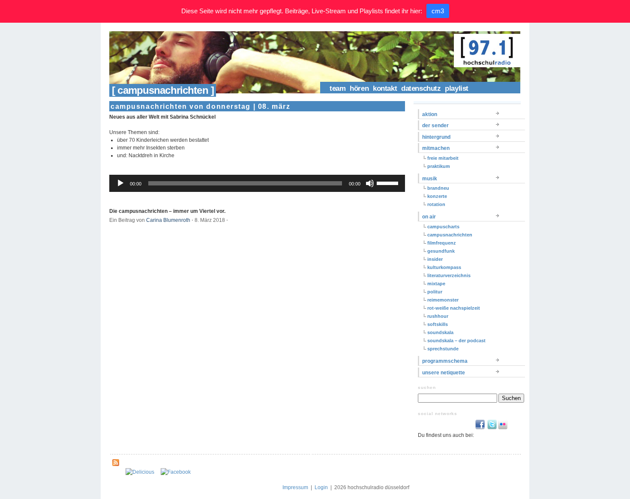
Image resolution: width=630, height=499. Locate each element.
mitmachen (436, 148)
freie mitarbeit (443, 158)
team (337, 88)
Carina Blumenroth (168, 220)
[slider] (389, 182)
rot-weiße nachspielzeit (453, 308)
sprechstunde (443, 348)
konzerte (437, 196)
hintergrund (436, 137)
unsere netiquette (443, 373)
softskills (437, 324)
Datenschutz (421, 88)
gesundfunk (441, 251)
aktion (429, 114)
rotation (436, 204)
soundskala (440, 332)
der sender (435, 125)
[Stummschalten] (370, 183)
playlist (456, 88)
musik (429, 179)
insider (435, 259)
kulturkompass (444, 267)
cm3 (438, 11)
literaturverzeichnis (449, 275)
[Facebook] (176, 472)
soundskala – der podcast (456, 340)
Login (321, 487)
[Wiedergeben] (120, 183)
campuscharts (443, 226)
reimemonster (443, 299)
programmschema (445, 361)
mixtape (436, 283)
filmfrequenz (441, 242)
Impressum (295, 487)
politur (434, 291)
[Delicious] (140, 472)
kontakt (385, 88)
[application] (257, 183)
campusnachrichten (449, 234)
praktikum (438, 166)
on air (429, 217)
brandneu (438, 188)
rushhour (437, 316)
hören (359, 88)
